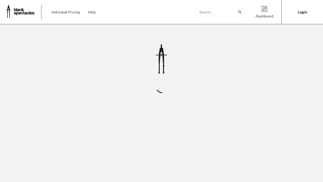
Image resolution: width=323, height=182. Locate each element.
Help (92, 12)
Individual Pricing (65, 12)
